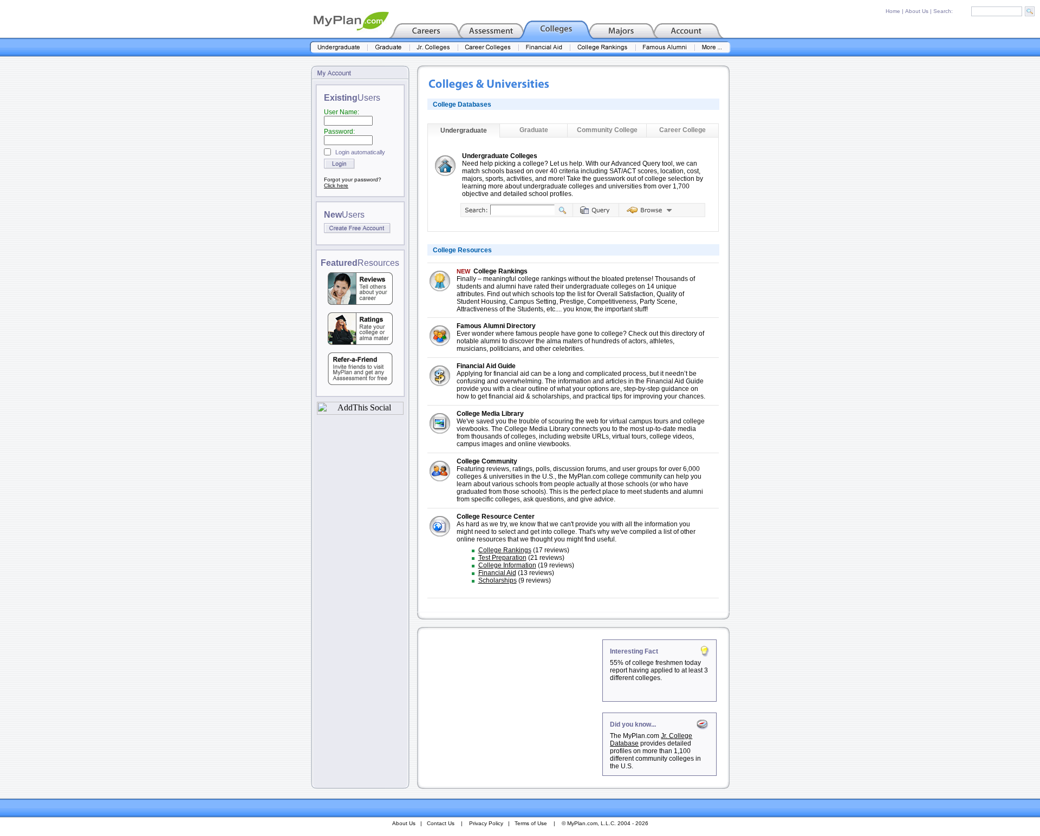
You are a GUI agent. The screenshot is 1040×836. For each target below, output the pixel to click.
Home (893, 11)
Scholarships (497, 580)
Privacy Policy (486, 823)
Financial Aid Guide (486, 366)
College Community (487, 461)
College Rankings (500, 271)
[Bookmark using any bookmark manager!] (360, 411)
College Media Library (490, 413)
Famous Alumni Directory (496, 326)
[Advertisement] (511, 707)
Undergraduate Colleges (499, 156)
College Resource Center (496, 516)
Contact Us (440, 823)
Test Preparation (502, 557)
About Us (916, 11)
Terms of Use (531, 823)
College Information (507, 565)
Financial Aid (497, 573)
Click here (336, 185)
